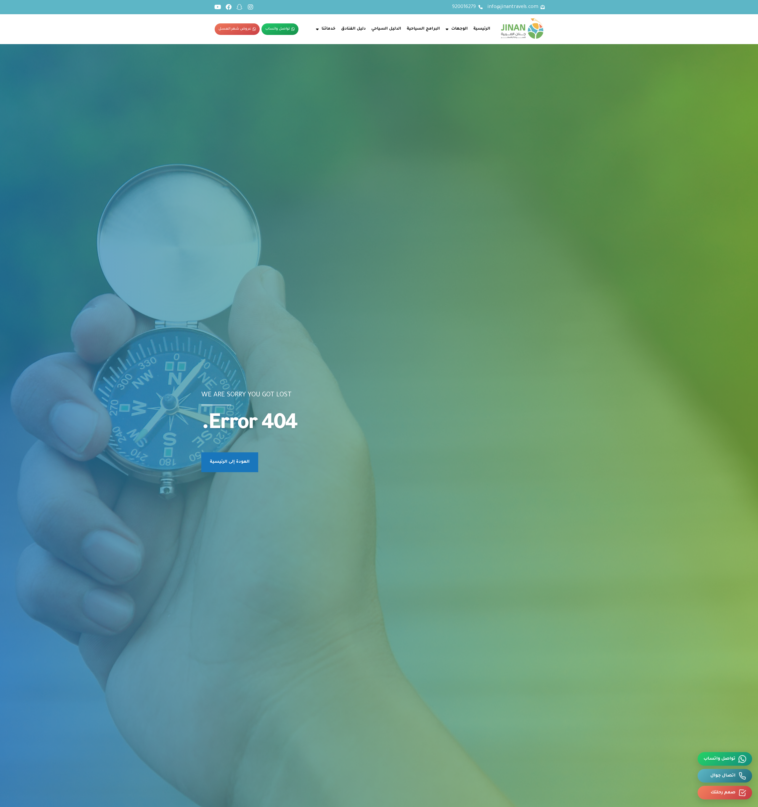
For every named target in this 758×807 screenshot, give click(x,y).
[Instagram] (250, 7)
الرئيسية (481, 29)
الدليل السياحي (386, 29)
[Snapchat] (239, 7)
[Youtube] (217, 7)
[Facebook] (228, 7)
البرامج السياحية (423, 29)
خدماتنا (328, 29)
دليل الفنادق (353, 29)
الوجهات (459, 29)
